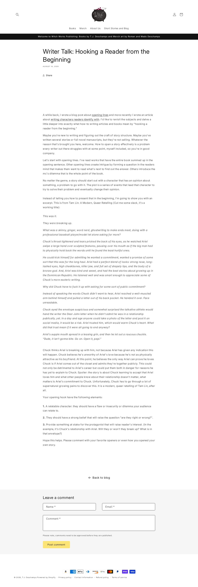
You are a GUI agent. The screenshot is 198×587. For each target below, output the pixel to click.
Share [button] (49, 75)
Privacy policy (64, 577)
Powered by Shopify (46, 577)
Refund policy (102, 577)
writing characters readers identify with (75, 119)
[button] (17, 14)
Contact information (83, 577)
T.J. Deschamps (29, 577)
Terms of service (119, 577)
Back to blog (101, 477)
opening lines (100, 114)
